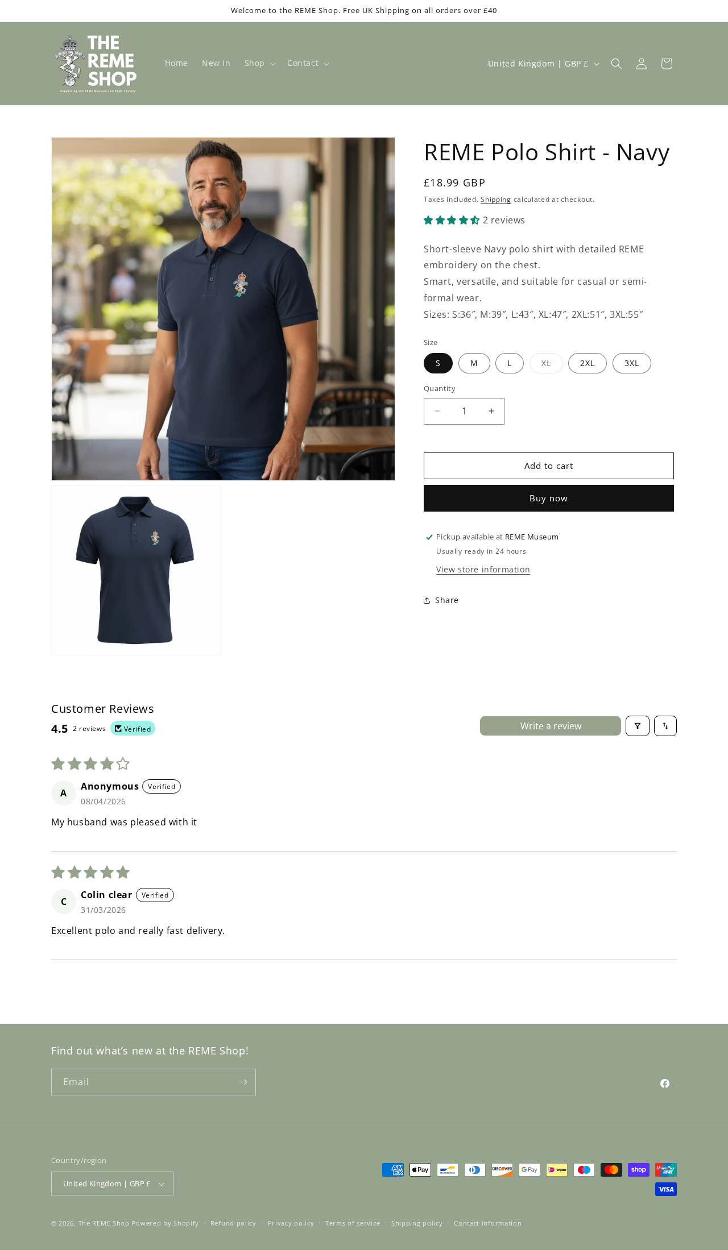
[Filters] (638, 726)
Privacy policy (291, 1223)
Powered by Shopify (165, 1223)
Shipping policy (417, 1223)
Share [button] (447, 600)
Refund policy (233, 1223)
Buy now (549, 498)
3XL (631, 363)
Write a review (550, 726)
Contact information (488, 1223)
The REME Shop (104, 1223)
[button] (259, 63)
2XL (587, 363)
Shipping (496, 199)
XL (552, 365)
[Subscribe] (242, 1082)
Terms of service (352, 1223)
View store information (483, 569)
